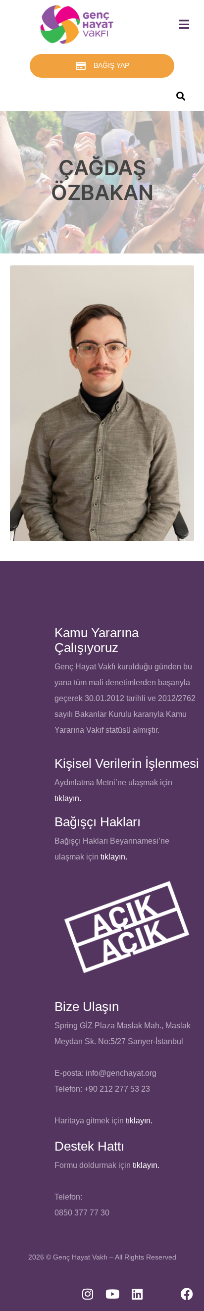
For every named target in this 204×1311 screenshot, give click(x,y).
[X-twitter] (162, 1293)
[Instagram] (87, 1293)
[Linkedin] (137, 1293)
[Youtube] (112, 1293)
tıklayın (113, 857)
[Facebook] (186, 1293)
